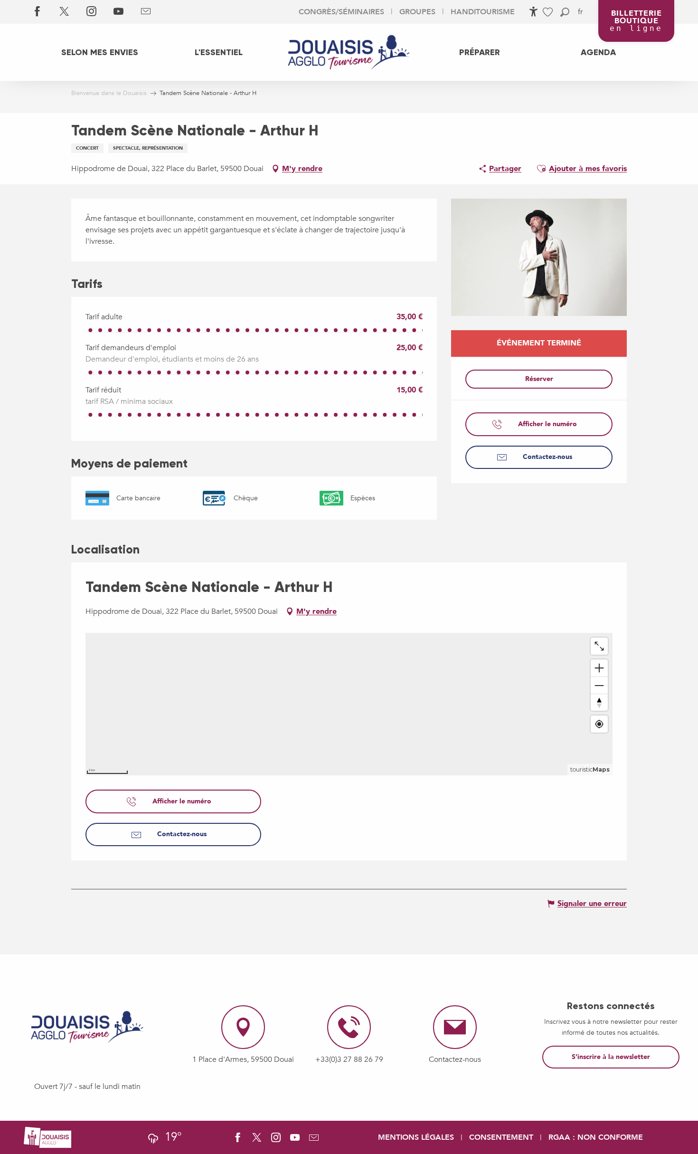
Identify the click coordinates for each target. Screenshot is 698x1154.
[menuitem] (100, 52)
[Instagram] (91, 12)
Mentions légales (416, 1137)
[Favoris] (549, 12)
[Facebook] (37, 12)
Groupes (417, 12)
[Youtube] (118, 12)
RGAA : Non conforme (595, 1137)
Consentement (501, 1137)
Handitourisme (483, 12)
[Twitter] (64, 12)
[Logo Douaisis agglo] (47, 1137)
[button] (565, 12)
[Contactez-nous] (145, 12)
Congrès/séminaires (341, 12)
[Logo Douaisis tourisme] (87, 1027)
